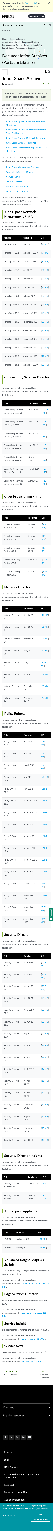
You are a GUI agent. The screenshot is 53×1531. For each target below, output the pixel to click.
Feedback (9, 1485)
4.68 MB (42, 1239)
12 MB (44, 789)
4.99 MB (42, 1247)
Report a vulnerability (15, 1492)
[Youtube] (29, 1437)
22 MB (45, 347)
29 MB (45, 698)
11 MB (44, 859)
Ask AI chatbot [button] (31, 3)
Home (5, 39)
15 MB (45, 1092)
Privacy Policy (9, 1515)
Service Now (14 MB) (31, 1361)
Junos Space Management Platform (22, 167)
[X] (11, 1437)
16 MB (44, 824)
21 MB (45, 1033)
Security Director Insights (18, 191)
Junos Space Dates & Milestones (21, 142)
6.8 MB (44, 777)
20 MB (45, 998)
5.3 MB (45, 615)
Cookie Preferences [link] (15, 1500)
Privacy (8, 1452)
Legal (7, 1460)
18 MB (45, 1081)
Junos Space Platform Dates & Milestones (25, 138)
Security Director (14, 181)
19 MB (45, 674)
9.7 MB (45, 244)
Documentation (12, 25)
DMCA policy (11, 1467)
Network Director (14, 176)
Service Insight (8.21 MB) (33, 1338)
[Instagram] (17, 1437)
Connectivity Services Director (20, 172)
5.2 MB (45, 627)
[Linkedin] (23, 1437)
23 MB (45, 270)
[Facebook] (5, 1437)
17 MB (45, 1057)
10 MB (44, 895)
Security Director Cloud (17, 186)
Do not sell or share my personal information (21, 1476)
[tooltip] (45, 71)
